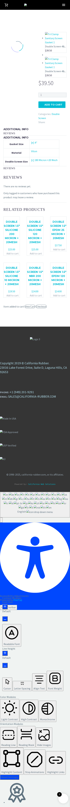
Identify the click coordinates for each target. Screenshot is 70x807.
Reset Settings (9, 777)
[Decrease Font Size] (5, 618)
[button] (1, 520)
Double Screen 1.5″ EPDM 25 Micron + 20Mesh (58, 230)
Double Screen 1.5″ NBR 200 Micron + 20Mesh (35, 276)
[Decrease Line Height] (5, 665)
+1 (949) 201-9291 (22, 392)
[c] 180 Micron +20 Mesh (44, 160)
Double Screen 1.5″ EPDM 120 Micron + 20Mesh (58, 276)
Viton (34, 151)
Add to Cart (53, 104)
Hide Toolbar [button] (8, 607)
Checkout (41, 306)
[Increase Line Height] (5, 653)
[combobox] (35, 504)
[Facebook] (48, 121)
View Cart (30, 306)
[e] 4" (34, 142)
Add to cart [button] (13, 253)
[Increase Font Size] (5, 606)
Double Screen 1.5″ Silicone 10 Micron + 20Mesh (12, 276)
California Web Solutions (42, 484)
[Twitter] (52, 121)
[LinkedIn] (57, 121)
